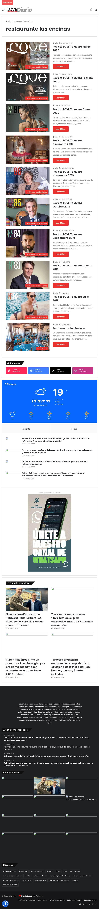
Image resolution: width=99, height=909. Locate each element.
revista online (26, 880)
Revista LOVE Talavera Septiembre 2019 (67, 236)
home (58, 871)
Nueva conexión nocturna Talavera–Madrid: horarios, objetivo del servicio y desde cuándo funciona (25, 620)
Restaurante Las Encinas (69, 328)
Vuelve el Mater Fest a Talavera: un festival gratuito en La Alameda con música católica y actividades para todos (55, 439)
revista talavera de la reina (59, 880)
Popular (73, 429)
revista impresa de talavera (60, 876)
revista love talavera (10, 880)
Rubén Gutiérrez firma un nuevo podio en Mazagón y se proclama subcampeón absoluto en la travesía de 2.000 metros (53, 474)
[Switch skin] (91, 10)
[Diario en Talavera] (19, 9)
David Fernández (9, 871)
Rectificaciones (90, 900)
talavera (75, 880)
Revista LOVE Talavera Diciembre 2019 (67, 142)
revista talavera (40, 880)
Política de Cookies (74, 900)
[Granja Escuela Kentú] (49, 845)
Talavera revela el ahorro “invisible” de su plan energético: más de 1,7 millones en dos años (72, 620)
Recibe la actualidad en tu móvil (49, 493)
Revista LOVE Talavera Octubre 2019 (67, 204)
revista (27, 876)
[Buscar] (95, 10)
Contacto (32, 900)
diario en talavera (37, 871)
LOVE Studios (37, 896)
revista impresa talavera (82, 876)
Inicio (9, 21)
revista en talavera (40, 876)
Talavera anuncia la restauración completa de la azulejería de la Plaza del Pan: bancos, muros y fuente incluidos (70, 667)
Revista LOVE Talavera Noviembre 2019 (67, 173)
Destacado (23, 871)
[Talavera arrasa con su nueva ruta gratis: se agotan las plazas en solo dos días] (17, 841)
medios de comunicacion (12, 876)
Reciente (26, 429)
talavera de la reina (10, 885)
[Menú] (3, 10)
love (65, 871)
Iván (56, 43)
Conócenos (22, 900)
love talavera (75, 871)
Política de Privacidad (57, 900)
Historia (49, 871)
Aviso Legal (42, 900)
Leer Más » (60, 66)
